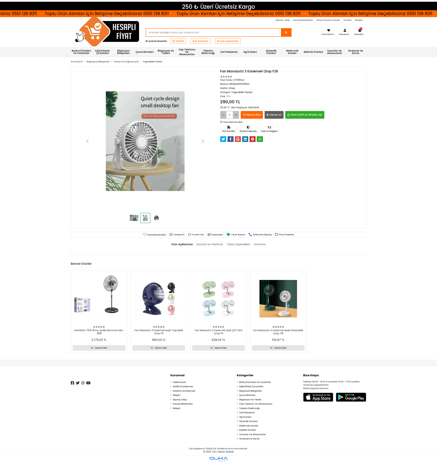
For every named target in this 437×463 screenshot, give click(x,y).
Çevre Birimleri (247, 395)
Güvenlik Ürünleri (248, 421)
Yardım (347, 20)
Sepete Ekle (253, 114)
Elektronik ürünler (248, 425)
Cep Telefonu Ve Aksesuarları (255, 403)
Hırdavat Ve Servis (249, 438)
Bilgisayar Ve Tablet (250, 399)
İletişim (359, 20)
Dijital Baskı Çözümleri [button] (102, 52)
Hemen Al (275, 114)
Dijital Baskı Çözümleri (251, 386)
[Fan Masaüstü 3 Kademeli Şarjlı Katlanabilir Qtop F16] (278, 298)
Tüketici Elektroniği (249, 408)
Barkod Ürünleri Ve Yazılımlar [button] (81, 52)
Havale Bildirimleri (303, 20)
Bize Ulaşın (311, 375)
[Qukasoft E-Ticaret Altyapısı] (218, 459)
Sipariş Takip (283, 20)
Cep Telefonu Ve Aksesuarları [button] (187, 52)
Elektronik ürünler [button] (292, 52)
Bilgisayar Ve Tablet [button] (166, 52)
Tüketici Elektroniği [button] (208, 52)
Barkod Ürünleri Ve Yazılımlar (255, 382)
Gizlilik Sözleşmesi (183, 386)
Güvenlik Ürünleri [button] (271, 52)
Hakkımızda (179, 382)
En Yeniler (178, 41)
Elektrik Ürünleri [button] (313, 52)
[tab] (182, 244)
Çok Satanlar (200, 41)
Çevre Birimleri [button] (145, 52)
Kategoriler (245, 375)
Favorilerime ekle (233, 122)
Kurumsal (177, 375)
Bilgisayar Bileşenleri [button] (123, 52)
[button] (344, 32)
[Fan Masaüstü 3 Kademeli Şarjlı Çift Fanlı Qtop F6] (218, 298)
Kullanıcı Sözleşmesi (184, 390)
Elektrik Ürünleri (247, 430)
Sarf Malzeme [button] (229, 52)
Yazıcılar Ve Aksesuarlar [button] (334, 52)
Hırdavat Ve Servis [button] (355, 52)
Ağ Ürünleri (245, 417)
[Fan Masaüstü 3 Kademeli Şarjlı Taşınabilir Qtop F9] (158, 298)
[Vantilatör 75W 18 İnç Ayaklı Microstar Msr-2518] (99, 298)
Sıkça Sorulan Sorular (328, 20)
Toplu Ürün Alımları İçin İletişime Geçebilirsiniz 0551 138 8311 (223, 14)
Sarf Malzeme (247, 412)
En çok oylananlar (228, 41)
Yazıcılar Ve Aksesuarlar (252, 434)
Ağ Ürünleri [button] (250, 52)
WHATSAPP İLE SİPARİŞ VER (306, 114)
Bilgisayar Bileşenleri (250, 390)
